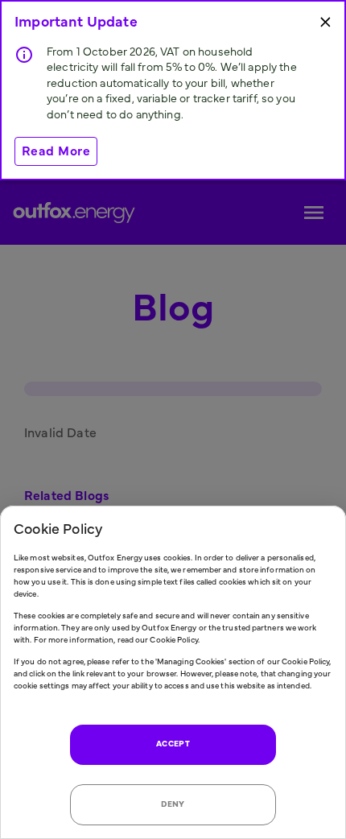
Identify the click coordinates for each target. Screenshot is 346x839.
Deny (172, 804)
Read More (56, 151)
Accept (173, 744)
